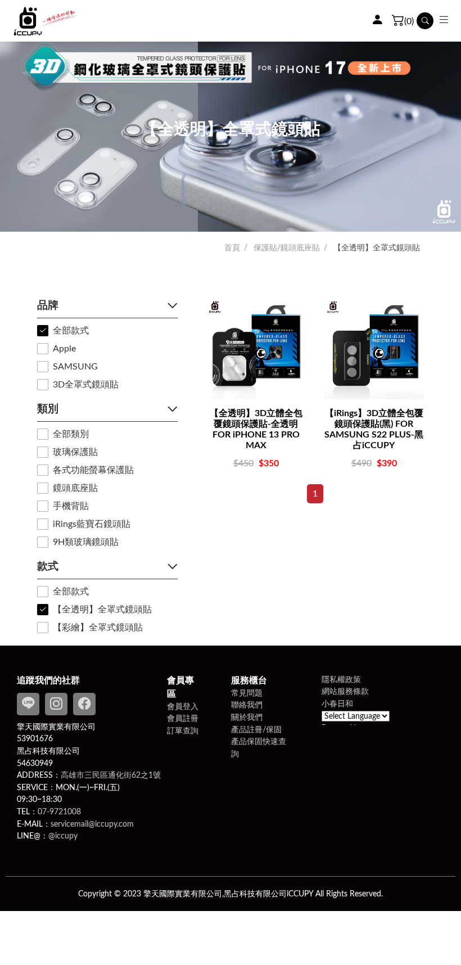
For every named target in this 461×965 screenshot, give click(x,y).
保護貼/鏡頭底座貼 (287, 248)
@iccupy (63, 836)
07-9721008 (59, 812)
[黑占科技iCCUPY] (45, 21)
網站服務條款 (345, 691)
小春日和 (337, 704)
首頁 (232, 248)
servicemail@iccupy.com (92, 824)
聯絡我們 (247, 705)
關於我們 (247, 717)
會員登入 (182, 706)
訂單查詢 (182, 731)
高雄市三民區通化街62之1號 (111, 775)
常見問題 (247, 693)
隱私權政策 (341, 679)
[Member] (377, 20)
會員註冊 (182, 718)
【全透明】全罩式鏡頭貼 (376, 248)
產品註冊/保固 (256, 729)
